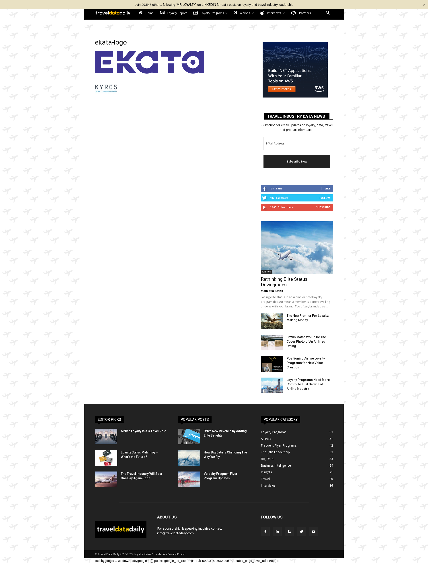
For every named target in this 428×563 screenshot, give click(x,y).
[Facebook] (265, 531)
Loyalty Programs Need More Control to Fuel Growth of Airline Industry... (308, 384)
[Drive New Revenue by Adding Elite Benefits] (189, 436)
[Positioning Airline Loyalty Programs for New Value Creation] (272, 364)
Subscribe (323, 207)
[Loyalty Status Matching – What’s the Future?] (106, 458)
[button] (327, 13)
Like (327, 188)
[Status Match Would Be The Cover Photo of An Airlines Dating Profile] (272, 342)
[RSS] (289, 531)
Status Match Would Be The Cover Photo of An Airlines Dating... (306, 341)
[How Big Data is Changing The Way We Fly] (189, 458)
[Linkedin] (277, 531)
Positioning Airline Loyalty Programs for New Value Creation (306, 363)
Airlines (266, 271)
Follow (324, 197)
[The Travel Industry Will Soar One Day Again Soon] (106, 479)
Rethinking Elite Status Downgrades (284, 281)
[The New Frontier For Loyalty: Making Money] (272, 321)
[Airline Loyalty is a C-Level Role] (106, 436)
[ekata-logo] (149, 72)
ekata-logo (111, 42)
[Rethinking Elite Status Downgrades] (297, 247)
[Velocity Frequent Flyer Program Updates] (189, 479)
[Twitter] (301, 531)
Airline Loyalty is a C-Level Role (143, 431)
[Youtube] (313, 531)
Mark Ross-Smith (272, 290)
